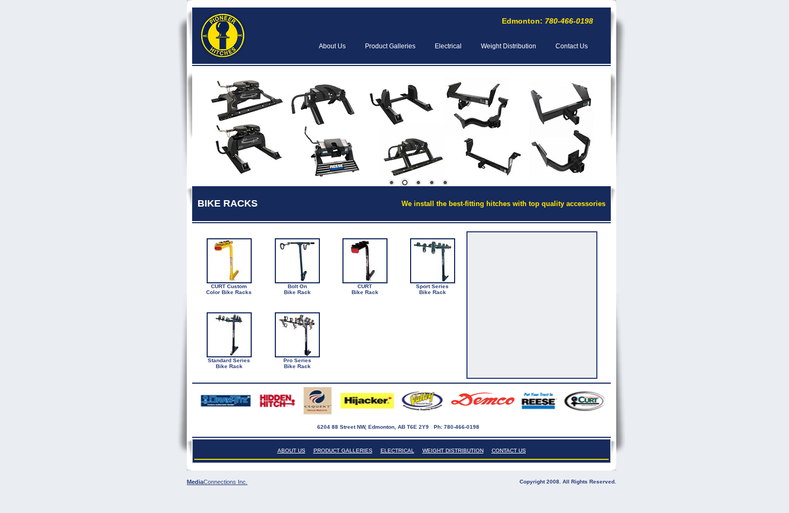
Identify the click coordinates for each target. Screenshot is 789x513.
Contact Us (572, 46)
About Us (332, 46)
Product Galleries (390, 46)
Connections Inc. (225, 482)
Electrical (448, 46)
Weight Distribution (508, 46)
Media (195, 482)
